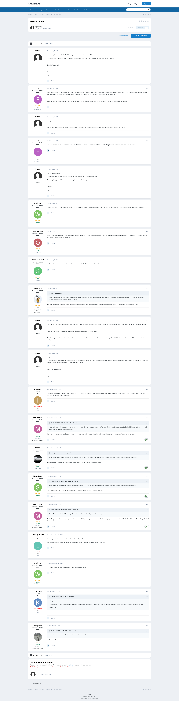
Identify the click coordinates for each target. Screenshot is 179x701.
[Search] (148, 9)
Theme (89, 694)
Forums (32, 10)
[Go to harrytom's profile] (38, 637)
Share (131, 27)
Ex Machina (38, 448)
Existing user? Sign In (133, 4)
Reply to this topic (141, 35)
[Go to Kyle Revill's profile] (38, 602)
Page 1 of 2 (48, 43)
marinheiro (37, 418)
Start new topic (123, 35)
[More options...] (147, 51)
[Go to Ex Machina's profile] (38, 459)
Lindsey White (38, 535)
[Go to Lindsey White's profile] (38, 546)
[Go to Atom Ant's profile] (38, 299)
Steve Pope (37, 476)
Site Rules (86, 10)
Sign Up (146, 3)
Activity (40, 10)
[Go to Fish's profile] (38, 99)
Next (37, 43)
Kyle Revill (37, 591)
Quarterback (38, 231)
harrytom (38, 626)
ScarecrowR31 (38, 260)
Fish (37, 88)
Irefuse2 (37, 389)
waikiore (37, 203)
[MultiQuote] (48, 81)
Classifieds (68, 10)
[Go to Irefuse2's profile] (38, 400)
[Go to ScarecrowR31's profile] (38, 271)
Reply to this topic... (46, 674)
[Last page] (41, 44)
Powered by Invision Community (89, 698)
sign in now (71, 665)
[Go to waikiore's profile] (38, 214)
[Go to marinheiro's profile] (38, 429)
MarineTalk (47, 28)
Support (95, 10)
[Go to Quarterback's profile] (38, 243)
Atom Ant (38, 288)
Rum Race (77, 10)
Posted (52, 51)
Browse (48, 10)
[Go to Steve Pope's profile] (38, 487)
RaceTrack (58, 10)
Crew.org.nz (34, 4)
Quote (53, 81)
